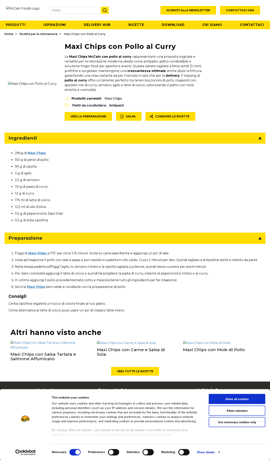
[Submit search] (105, 10)
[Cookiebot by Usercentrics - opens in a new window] (25, 452)
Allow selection (237, 410)
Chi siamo (212, 25)
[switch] (113, 452)
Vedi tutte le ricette (135, 371)
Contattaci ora (240, 10)
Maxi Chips (113, 98)
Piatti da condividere (89, 105)
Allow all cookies (237, 399)
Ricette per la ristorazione (39, 34)
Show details (206, 452)
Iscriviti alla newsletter (188, 10)
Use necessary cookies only (237, 422)
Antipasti (116, 105)
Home (9, 34)
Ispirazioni (54, 25)
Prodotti (16, 25)
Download (173, 25)
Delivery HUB (97, 25)
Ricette (136, 25)
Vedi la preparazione (88, 116)
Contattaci (252, 25)
